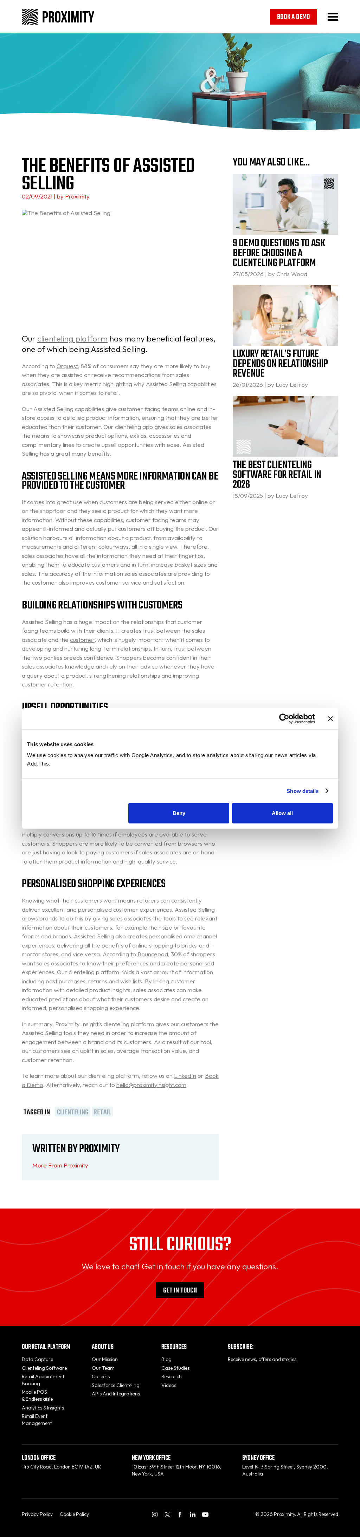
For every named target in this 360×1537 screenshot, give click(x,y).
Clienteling (72, 1111)
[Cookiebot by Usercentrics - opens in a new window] (284, 718)
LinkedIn (185, 1075)
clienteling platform (72, 338)
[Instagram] (154, 1514)
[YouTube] (205, 1514)
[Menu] (333, 17)
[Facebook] (180, 1514)
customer (82, 639)
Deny (179, 813)
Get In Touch (180, 1290)
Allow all (282, 813)
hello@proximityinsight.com (151, 1084)
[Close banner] (330, 718)
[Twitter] (167, 1514)
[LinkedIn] (192, 1514)
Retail (102, 1111)
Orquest (67, 366)
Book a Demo (293, 17)
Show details (303, 791)
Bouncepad (152, 954)
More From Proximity (60, 1165)
